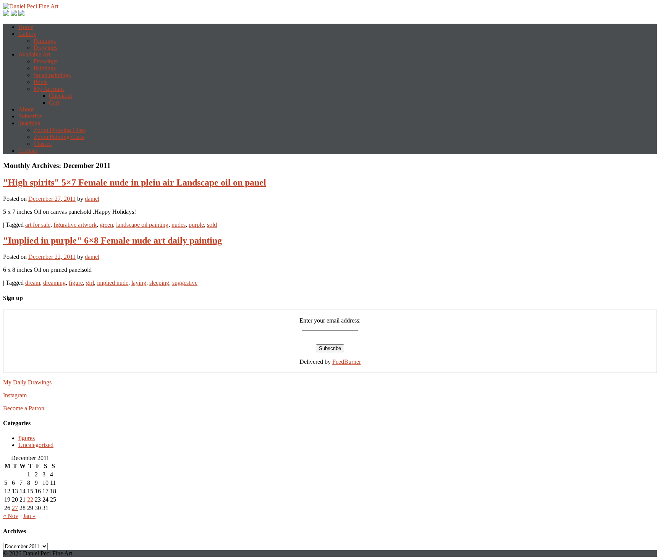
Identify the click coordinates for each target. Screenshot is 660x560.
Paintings (45, 40)
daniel (92, 198)
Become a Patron (23, 408)
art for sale (37, 224)
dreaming (54, 282)
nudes (178, 224)
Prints (40, 82)
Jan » (29, 516)
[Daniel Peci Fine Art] (30, 6)
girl (90, 282)
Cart (54, 102)
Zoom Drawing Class (60, 130)
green (106, 224)
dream (32, 282)
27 (15, 508)
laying (138, 282)
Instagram (15, 395)
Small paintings (52, 75)
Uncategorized (35, 445)
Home (25, 27)
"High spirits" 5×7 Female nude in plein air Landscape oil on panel (134, 182)
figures (26, 438)
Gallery (27, 34)
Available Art (34, 54)
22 (30, 499)
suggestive (184, 282)
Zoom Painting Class (59, 137)
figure (76, 282)
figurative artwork (75, 224)
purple (196, 224)
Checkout (60, 95)
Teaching (29, 123)
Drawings (45, 47)
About (26, 109)
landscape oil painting (142, 224)
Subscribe (30, 116)
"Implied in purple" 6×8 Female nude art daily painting (112, 240)
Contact (27, 150)
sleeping (159, 282)
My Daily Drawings (27, 382)
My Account (49, 89)
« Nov (10, 516)
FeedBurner (346, 361)
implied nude (112, 282)
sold (212, 224)
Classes (43, 143)
